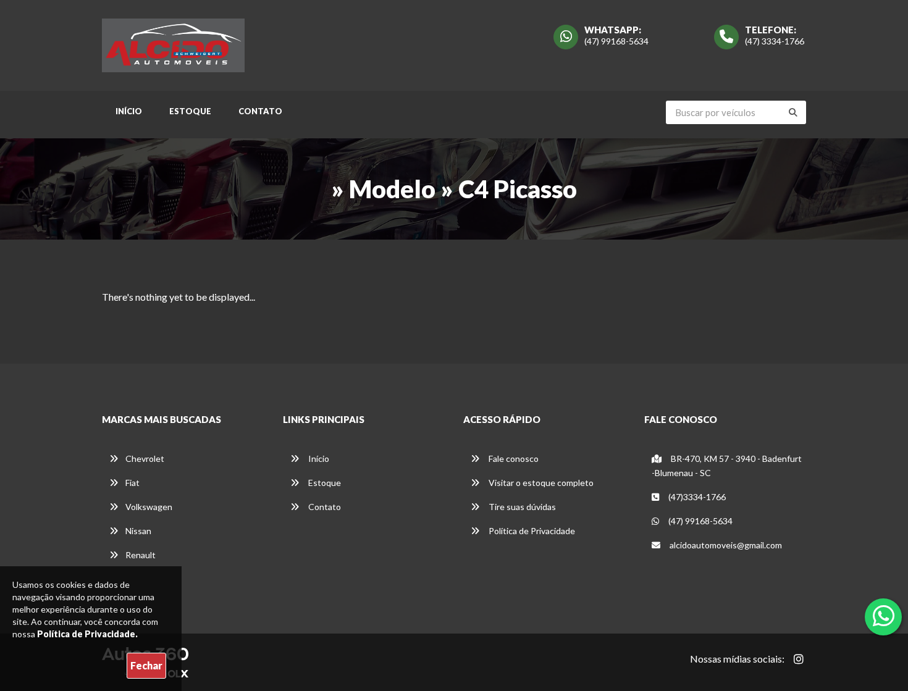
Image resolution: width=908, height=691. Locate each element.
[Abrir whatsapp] (883, 615)
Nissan (138, 531)
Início (129, 111)
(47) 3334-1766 (774, 41)
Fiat (132, 482)
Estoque (190, 111)
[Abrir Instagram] (799, 659)
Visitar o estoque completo (540, 482)
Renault (140, 555)
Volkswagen (148, 506)
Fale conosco (513, 458)
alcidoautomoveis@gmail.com (726, 545)
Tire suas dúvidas (521, 506)
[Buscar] (793, 112)
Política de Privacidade (531, 531)
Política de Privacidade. (87, 634)
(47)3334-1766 (696, 497)
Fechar (146, 665)
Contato (260, 111)
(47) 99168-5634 (616, 41)
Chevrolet (144, 458)
